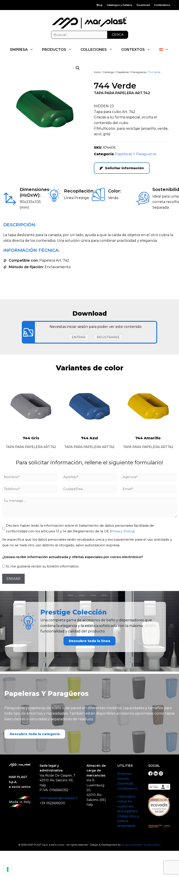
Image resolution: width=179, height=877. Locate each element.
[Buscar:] (89, 35)
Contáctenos (162, 5)
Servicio (123, 779)
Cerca (118, 34)
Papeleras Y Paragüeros (131, 72)
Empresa (124, 774)
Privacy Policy (122, 531)
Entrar (78, 337)
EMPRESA (19, 50)
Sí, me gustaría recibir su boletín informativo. (42, 566)
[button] (78, 68)
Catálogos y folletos (119, 5)
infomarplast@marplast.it (59, 798)
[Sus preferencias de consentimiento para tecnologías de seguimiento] (7, 869)
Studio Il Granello (131, 844)
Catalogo (108, 72)
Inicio (97, 72)
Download (143, 5)
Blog (99, 5)
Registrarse (108, 337)
